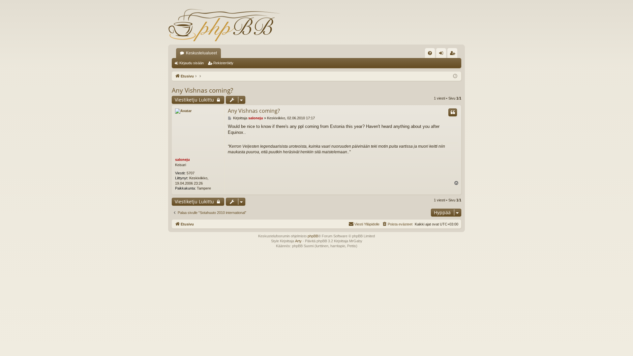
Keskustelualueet (201, 53)
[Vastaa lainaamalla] (452, 112)
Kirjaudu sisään (191, 63)
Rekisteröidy (223, 63)
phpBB (313, 236)
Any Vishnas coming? (202, 90)
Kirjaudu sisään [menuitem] (442, 54)
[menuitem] (430, 53)
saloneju (182, 160)
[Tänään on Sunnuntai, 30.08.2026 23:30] (455, 76)
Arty (298, 241)
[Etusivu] (224, 24)
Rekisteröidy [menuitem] (453, 54)
